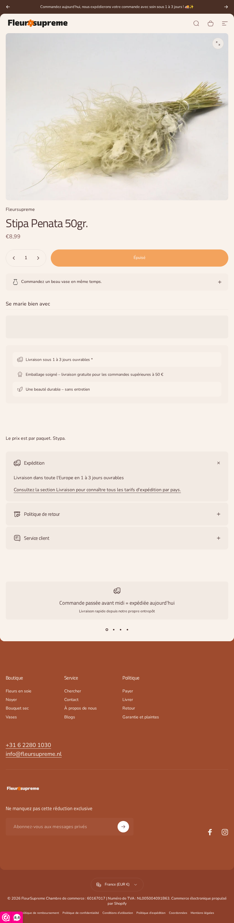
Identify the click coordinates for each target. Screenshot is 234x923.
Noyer (11, 699)
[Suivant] (226, 7)
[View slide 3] (120, 629)
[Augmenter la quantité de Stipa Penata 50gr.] (39, 258)
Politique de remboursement (39, 913)
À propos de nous (80, 708)
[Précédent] (8, 7)
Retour (128, 708)
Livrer (127, 699)
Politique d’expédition (151, 913)
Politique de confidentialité (80, 913)
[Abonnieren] (123, 826)
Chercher (72, 691)
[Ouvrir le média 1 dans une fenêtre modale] (218, 43)
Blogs (69, 717)
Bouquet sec (17, 708)
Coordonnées (178, 913)
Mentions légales (202, 913)
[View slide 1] (106, 629)
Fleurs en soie (18, 691)
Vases (11, 717)
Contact (71, 699)
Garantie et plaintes (140, 717)
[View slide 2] (113, 629)
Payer (127, 691)
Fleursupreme (20, 209)
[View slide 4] (127, 629)
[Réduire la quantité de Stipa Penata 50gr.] (12, 258)
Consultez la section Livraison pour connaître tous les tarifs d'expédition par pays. (97, 490)
